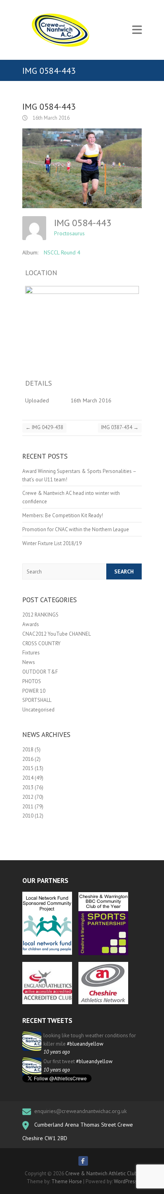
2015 (27, 768)
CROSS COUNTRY (41, 643)
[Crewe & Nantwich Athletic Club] (62, 30)
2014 (27, 777)
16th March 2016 (50, 117)
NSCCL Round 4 (62, 252)
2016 (27, 759)
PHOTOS (31, 681)
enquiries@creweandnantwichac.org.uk (80, 1111)
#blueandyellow (85, 1043)
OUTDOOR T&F (40, 671)
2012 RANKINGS (40, 614)
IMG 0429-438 (44, 427)
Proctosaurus (69, 233)
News (28, 662)
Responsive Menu (137, 30)
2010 (27, 815)
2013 (27, 787)
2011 (27, 806)
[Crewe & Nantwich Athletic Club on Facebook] (83, 1161)
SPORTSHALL (36, 700)
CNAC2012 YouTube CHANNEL (56, 633)
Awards (30, 624)
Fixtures (31, 652)
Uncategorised (38, 709)
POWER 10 (33, 691)
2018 (27, 749)
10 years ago (56, 1051)
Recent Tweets (47, 1020)
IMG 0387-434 (120, 427)
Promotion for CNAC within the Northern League (75, 529)
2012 (27, 797)
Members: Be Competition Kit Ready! (62, 515)
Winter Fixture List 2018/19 (52, 543)
